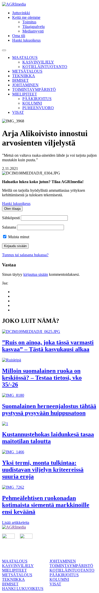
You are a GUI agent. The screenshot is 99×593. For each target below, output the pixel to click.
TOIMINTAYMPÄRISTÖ (34, 89)
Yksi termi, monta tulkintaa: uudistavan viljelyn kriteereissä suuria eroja (43, 469)
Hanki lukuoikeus (26, 40)
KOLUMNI (32, 103)
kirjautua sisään (35, 274)
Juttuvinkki (21, 13)
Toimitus (29, 22)
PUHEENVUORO (38, 108)
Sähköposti (11, 218)
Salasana (9, 227)
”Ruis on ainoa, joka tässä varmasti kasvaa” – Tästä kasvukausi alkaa (48, 345)
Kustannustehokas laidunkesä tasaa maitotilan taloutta (48, 437)
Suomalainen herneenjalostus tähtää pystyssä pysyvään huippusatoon (49, 409)
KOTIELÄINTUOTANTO (44, 67)
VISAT (18, 112)
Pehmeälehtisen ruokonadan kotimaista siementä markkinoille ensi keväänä (45, 505)
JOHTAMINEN (25, 85)
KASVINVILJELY (38, 62)
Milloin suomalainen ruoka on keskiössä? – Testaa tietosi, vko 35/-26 (42, 377)
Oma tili (18, 36)
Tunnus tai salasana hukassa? (25, 255)
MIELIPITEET (24, 94)
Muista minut (18, 237)
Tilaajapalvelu (33, 26)
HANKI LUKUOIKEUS (22, 588)
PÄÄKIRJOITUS (37, 99)
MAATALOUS (25, 57)
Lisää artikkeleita (15, 522)
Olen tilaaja (12, 209)
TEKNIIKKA (23, 76)
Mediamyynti (33, 31)
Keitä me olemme (26, 17)
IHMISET (20, 80)
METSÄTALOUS (27, 71)
